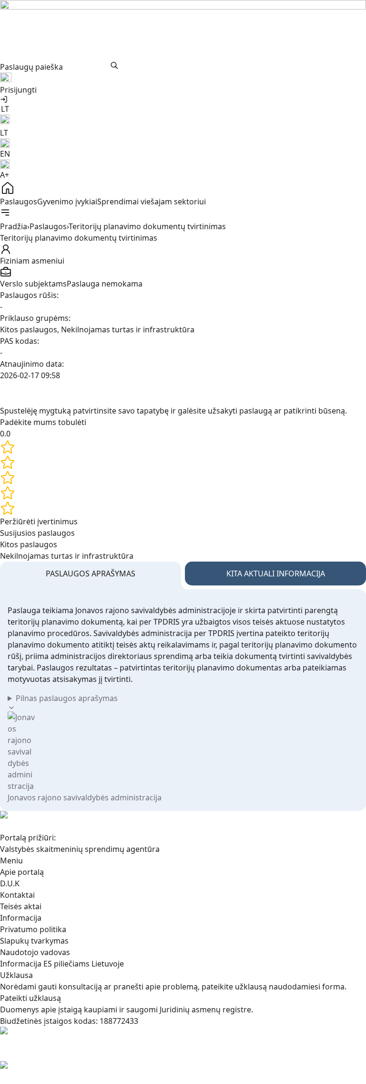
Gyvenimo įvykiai (67, 201)
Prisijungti (18, 90)
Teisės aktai (20, 906)
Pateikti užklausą (30, 998)
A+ (4, 175)
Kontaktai (17, 895)
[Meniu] (5, 212)
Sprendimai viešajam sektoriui (151, 201)
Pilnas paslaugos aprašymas (67, 698)
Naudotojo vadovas (35, 952)
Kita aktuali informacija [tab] (275, 573)
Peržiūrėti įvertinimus (39, 521)
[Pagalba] (183, 78)
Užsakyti (175, 393)
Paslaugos (18, 201)
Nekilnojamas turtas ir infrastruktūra (66, 556)
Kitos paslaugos (28, 544)
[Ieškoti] (114, 65)
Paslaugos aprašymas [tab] (90, 573)
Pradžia (13, 226)
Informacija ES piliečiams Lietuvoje (62, 963)
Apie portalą (22, 872)
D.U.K (10, 883)
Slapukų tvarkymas (34, 940)
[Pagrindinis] (183, 188)
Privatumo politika (33, 929)
